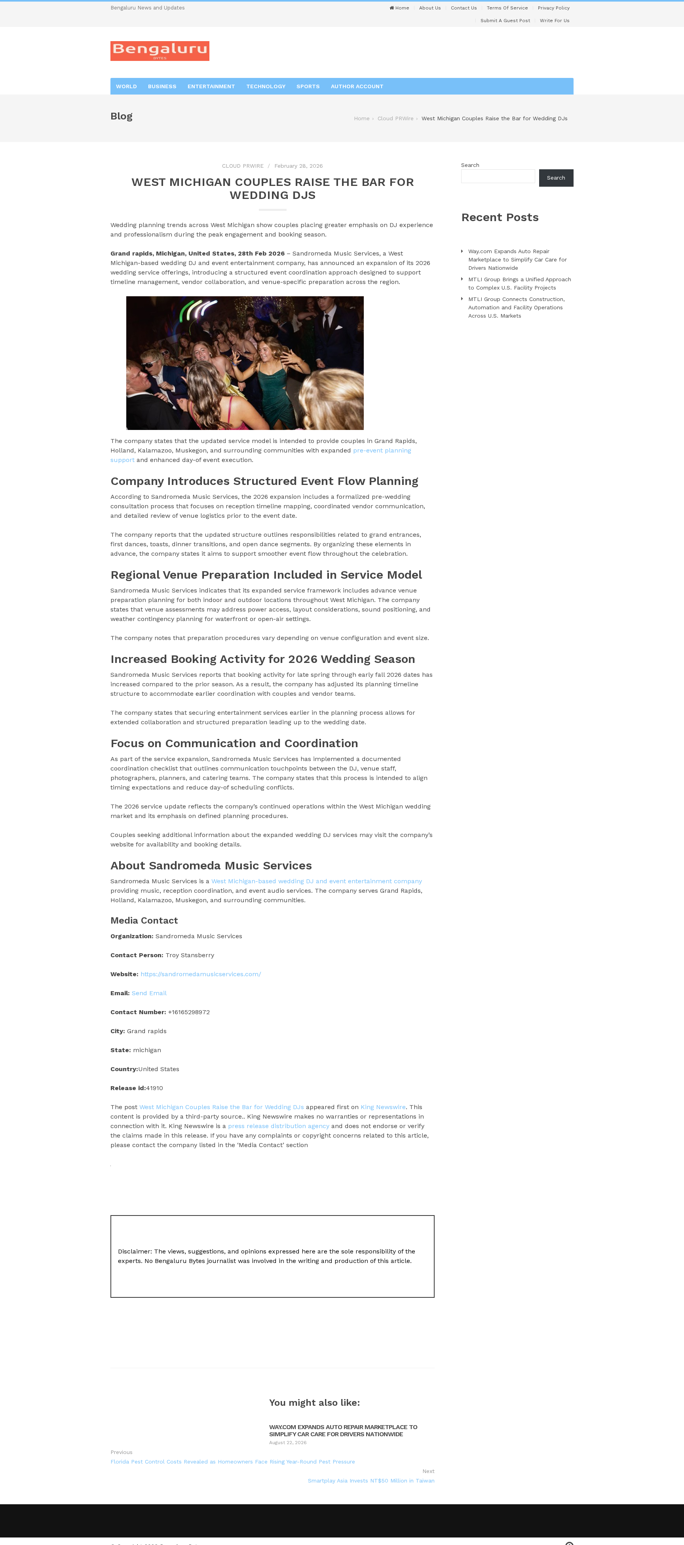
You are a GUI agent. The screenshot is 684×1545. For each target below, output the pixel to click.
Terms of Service (507, 8)
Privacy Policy (554, 8)
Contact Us (464, 8)
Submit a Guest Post (505, 20)
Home (401, 8)
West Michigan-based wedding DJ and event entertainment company (315, 881)
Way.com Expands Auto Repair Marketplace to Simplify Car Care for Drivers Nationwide (343, 1430)
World (126, 86)
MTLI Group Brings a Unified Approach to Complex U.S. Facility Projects (519, 283)
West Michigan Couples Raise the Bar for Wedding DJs (221, 1107)
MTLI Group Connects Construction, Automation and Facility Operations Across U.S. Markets (516, 307)
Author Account (357, 86)
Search (470, 165)
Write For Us (555, 20)
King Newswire (383, 1107)
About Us (430, 8)
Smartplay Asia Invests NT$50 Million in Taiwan (371, 1480)
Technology (265, 86)
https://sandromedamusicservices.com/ (201, 974)
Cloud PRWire (243, 166)
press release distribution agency (278, 1126)
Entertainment (211, 86)
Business (162, 86)
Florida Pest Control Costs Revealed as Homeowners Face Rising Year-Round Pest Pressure (232, 1461)
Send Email (149, 993)
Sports (308, 86)
